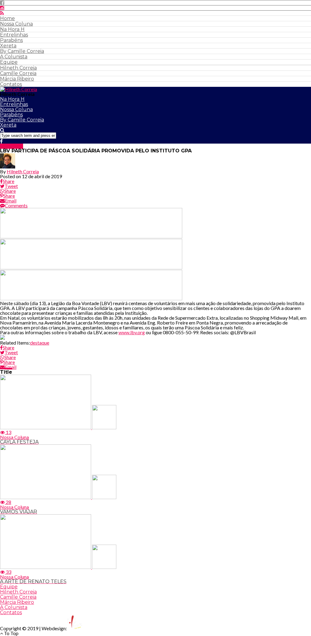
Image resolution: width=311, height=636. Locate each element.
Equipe (9, 62)
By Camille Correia (22, 51)
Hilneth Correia (18, 68)
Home (7, 18)
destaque (39, 342)
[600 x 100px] (91, 298)
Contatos (11, 84)
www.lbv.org (131, 332)
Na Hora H (12, 29)
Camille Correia (18, 73)
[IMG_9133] (91, 236)
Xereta (8, 46)
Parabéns (11, 40)
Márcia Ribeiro (17, 79)
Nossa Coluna (16, 24)
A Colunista (13, 57)
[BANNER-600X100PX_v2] (91, 267)
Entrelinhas (14, 35)
